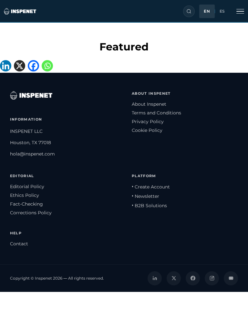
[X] (21, 66)
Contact (19, 243)
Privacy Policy (148, 121)
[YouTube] (231, 278)
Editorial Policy (27, 186)
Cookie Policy (147, 130)
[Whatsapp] (49, 66)
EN (207, 11)
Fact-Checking (26, 204)
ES (222, 11)
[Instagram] (212, 278)
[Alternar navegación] (240, 11)
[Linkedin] (7, 66)
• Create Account (151, 186)
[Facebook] (35, 66)
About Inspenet (149, 104)
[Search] (189, 11)
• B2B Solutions (149, 205)
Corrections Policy (31, 212)
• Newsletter (145, 196)
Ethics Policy (24, 195)
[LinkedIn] (155, 278)
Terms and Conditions (156, 112)
